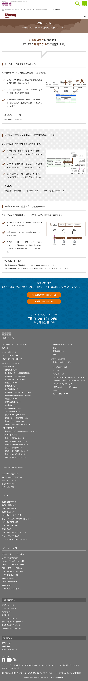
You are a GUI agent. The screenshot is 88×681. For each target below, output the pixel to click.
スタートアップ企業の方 (10, 536)
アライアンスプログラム (12, 589)
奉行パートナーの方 (9, 578)
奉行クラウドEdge (10, 435)
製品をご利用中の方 (9, 505)
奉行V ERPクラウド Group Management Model (21, 431)
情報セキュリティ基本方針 (10, 668)
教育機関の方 (6, 529)
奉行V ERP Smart (59, 351)
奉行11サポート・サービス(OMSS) (65, 387)
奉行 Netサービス (9, 508)
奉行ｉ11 (56, 348)
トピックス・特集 (8, 487)
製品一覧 (29, 9)
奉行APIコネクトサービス (62, 362)
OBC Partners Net (10, 582)
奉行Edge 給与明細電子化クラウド (16, 451)
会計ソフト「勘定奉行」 (12, 355)
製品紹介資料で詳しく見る (45, 295)
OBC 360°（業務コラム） (11, 474)
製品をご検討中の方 (9, 502)
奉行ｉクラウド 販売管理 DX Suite (16, 418)
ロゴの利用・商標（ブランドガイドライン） (39, 673)
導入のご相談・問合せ (61, 393)
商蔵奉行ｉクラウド (11, 399)
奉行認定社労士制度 (10, 575)
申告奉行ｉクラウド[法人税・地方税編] (18, 392)
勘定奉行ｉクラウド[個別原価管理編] (17, 373)
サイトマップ (6, 665)
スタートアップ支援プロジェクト (15, 539)
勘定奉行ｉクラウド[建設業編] (15, 376)
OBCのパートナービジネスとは (13, 554)
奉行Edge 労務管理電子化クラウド (16, 444)
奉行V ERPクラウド (10, 428)
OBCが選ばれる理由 (60, 367)
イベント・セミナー (9, 480)
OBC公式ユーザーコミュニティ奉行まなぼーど (69, 380)
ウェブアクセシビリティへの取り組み (68, 673)
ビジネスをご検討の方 (10, 558)
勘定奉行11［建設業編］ (42, 9)
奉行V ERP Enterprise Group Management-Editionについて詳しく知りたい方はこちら (36, 268)
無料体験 (56, 390)
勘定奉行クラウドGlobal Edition (15, 379)
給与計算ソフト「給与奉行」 (13, 359)
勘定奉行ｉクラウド (11, 370)
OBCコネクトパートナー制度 (13, 564)
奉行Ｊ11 (56, 354)
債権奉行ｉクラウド (11, 382)
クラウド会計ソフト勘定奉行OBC (13, 9)
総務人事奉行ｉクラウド (13, 402)
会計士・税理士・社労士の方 (12, 568)
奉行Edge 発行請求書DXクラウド (16, 438)
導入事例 (56, 370)
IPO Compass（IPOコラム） (12, 477)
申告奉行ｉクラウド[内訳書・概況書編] (18, 395)
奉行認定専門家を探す (11, 522)
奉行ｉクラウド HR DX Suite (14, 421)
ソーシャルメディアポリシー (48, 665)
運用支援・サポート (60, 374)
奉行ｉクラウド (9, 366)
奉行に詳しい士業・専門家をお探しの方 (16, 519)
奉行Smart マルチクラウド (62, 344)
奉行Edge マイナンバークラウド (16, 457)
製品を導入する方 (8, 512)
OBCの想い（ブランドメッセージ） (15, 344)
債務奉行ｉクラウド (11, 386)
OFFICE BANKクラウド (12, 411)
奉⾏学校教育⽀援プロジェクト (14, 532)
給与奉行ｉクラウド (11, 405)
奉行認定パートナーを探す (13, 515)
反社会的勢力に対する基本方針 (12, 673)
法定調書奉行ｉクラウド (13, 408)
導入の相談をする (45, 301)
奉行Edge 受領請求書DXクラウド (16, 441)
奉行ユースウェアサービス (63, 384)
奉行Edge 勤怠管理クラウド (14, 448)
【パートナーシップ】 (10, 548)
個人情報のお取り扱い (29, 665)
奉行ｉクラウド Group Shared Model (17, 424)
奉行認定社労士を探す (11, 525)
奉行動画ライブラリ (9, 484)
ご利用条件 (16, 665)
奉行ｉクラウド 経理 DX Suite (15, 415)
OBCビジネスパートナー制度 (13, 561)
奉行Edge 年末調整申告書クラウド (16, 454)
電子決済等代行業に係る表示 (69, 665)
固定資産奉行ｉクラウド (13, 389)
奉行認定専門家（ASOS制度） (14, 571)
